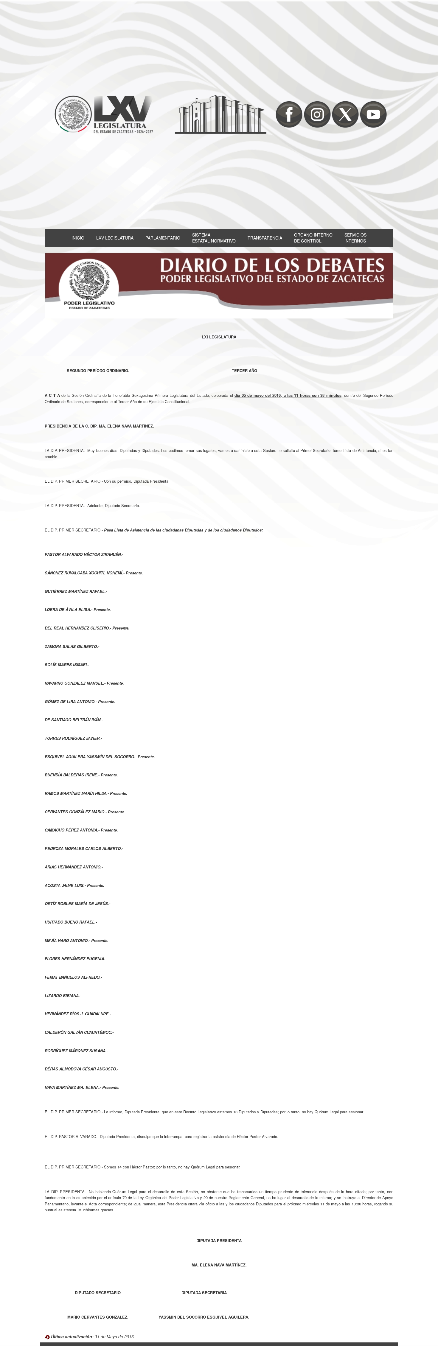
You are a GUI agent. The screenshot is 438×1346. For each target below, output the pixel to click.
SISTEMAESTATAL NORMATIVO (214, 238)
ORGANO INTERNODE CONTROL (313, 238)
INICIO (78, 238)
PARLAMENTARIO (162, 238)
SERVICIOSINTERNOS (355, 238)
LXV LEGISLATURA (114, 238)
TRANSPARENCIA (265, 238)
